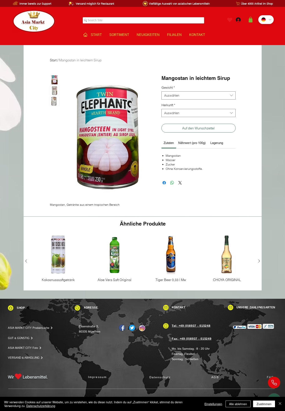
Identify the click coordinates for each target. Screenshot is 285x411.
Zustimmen (264, 404)
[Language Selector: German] (266, 19)
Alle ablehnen (238, 404)
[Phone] (274, 382)
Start (53, 60)
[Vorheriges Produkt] (26, 260)
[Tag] (77, 308)
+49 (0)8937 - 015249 (196, 338)
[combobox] (198, 95)
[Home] (10, 308)
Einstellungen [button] (213, 404)
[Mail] (166, 307)
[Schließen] (279, 404)
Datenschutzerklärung (40, 406)
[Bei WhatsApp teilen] (172, 182)
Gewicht (168, 88)
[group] (143, 261)
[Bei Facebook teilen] (164, 182)
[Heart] (230, 20)
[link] (169, 143)
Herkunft (168, 105)
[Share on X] (180, 182)
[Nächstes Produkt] (259, 260)
